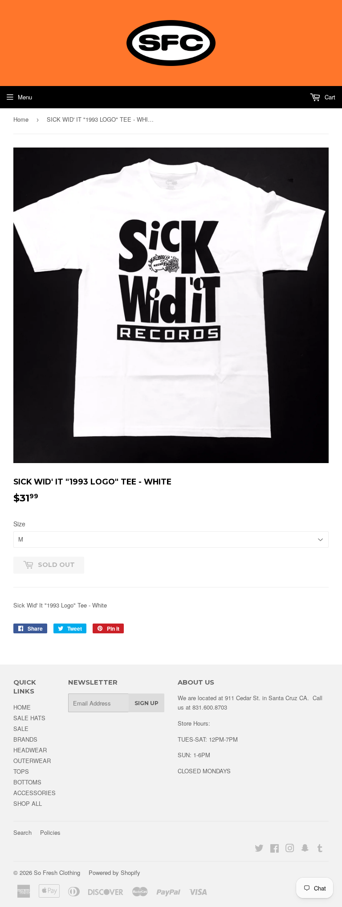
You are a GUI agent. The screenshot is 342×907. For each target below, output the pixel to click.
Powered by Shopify (114, 872)
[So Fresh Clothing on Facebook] (274, 849)
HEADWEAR (30, 750)
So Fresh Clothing (57, 872)
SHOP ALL (27, 803)
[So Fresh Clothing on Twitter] (259, 849)
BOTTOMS (27, 782)
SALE (20, 728)
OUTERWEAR (32, 760)
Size (19, 523)
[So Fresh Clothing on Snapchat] (305, 849)
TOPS (21, 771)
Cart (329, 97)
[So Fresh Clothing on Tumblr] (320, 849)
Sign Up (146, 703)
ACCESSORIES (34, 792)
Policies (50, 832)
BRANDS (25, 739)
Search (22, 832)
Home (20, 119)
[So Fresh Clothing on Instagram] (289, 849)
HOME (22, 707)
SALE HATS (29, 718)
